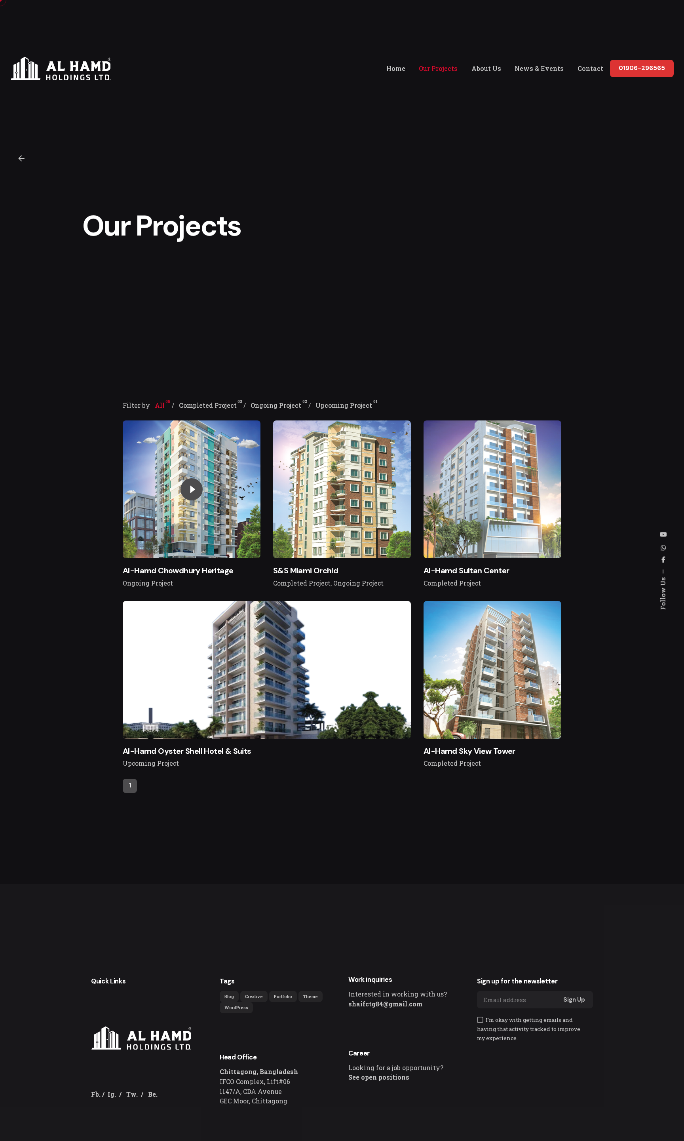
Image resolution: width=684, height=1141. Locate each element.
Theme (310, 996)
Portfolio (283, 996)
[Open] (144, 439)
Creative (254, 996)
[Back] (21, 158)
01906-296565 (642, 68)
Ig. (112, 1094)
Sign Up (574, 1000)
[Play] (191, 489)
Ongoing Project (148, 583)
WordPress (236, 1007)
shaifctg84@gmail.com (385, 1004)
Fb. (96, 1094)
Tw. (132, 1094)
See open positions (378, 1077)
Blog (229, 996)
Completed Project (302, 583)
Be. (153, 1094)
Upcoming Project (151, 763)
